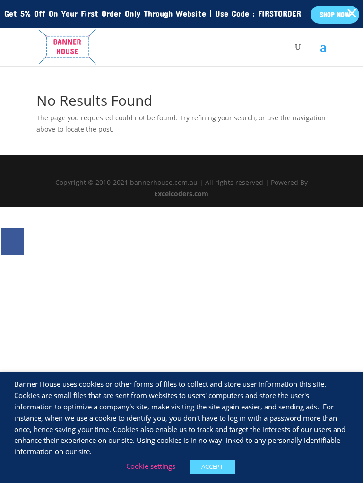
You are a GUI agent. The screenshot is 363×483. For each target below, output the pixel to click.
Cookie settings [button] (150, 466)
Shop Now (335, 14)
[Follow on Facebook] (12, 241)
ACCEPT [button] (212, 466)
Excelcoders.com (181, 193)
